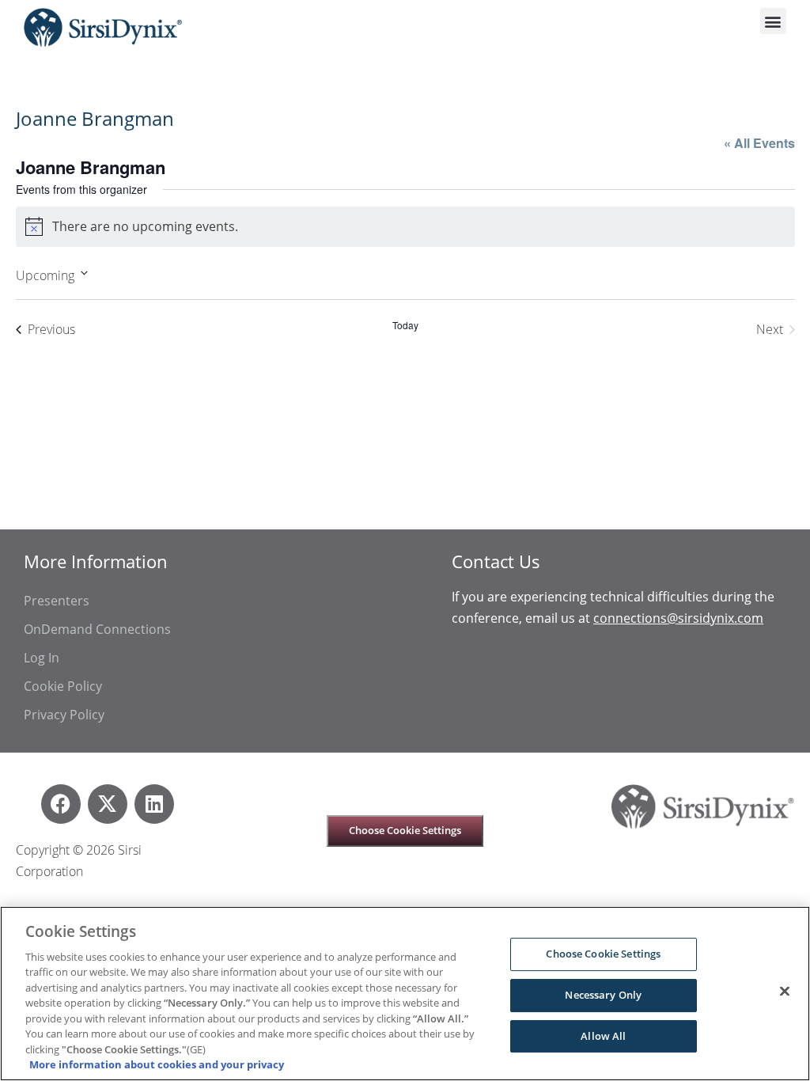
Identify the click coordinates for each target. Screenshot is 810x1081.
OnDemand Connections (97, 629)
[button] (773, 21)
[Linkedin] (154, 804)
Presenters (56, 600)
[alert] (405, 227)
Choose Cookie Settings (405, 830)
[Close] (784, 991)
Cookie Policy (63, 686)
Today (405, 325)
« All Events (759, 143)
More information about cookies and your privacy (156, 1064)
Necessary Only (603, 995)
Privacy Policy (64, 714)
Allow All (603, 1036)
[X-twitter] (107, 804)
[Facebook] (61, 804)
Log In (41, 657)
